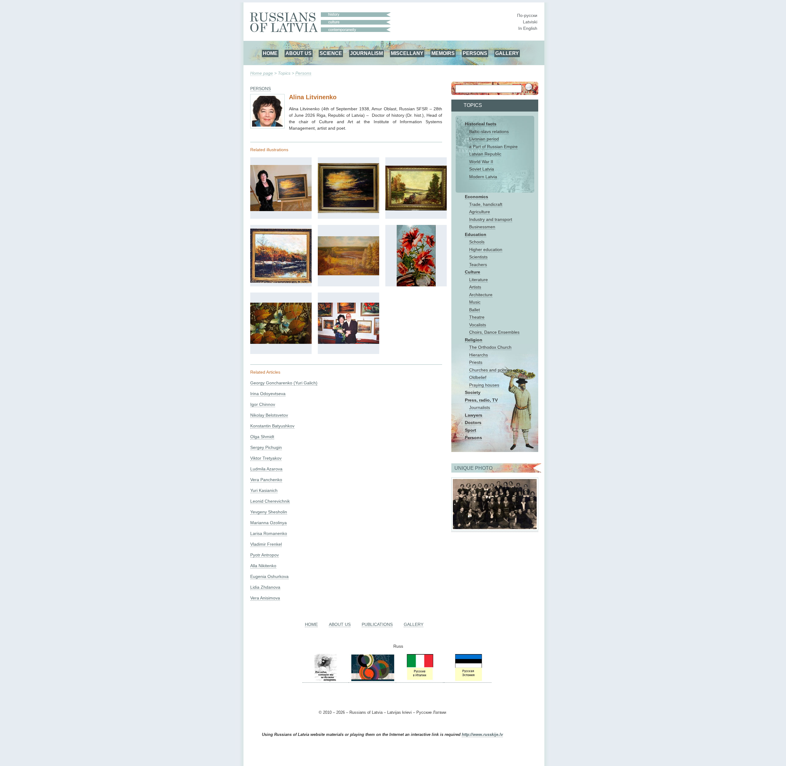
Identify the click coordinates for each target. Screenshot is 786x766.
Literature (478, 279)
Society (473, 392)
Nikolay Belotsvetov (269, 415)
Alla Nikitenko (263, 565)
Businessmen (482, 226)
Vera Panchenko (266, 479)
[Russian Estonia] (468, 680)
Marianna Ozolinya (268, 522)
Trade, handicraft (485, 204)
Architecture (480, 294)
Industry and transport (490, 219)
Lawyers (473, 415)
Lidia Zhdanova (265, 587)
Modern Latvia (483, 176)
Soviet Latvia (481, 169)
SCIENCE (331, 53)
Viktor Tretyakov (266, 458)
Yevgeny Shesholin (268, 511)
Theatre (476, 317)
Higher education (485, 249)
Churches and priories (490, 369)
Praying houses (484, 385)
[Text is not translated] (281, 209)
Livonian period (484, 138)
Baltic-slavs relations (489, 131)
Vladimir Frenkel (266, 544)
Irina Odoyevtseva (268, 393)
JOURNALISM (366, 53)
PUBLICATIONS (377, 624)
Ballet (474, 309)
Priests (475, 362)
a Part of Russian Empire (493, 146)
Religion (473, 339)
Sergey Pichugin (266, 447)
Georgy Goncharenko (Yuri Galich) (283, 382)
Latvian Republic (485, 153)
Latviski (530, 21)
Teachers (478, 264)
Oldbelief (477, 377)
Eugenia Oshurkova (269, 576)
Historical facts (480, 123)
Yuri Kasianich (264, 490)
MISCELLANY (407, 53)
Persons (303, 73)
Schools (476, 241)
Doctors (473, 422)
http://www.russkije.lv (482, 735)
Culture (472, 271)
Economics (476, 196)
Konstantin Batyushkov (272, 425)
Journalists (479, 407)
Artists (475, 287)
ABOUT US (299, 53)
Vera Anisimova (265, 597)
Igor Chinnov (262, 404)
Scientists (478, 256)
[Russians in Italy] (419, 680)
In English (527, 28)
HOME (270, 53)
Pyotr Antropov (264, 554)
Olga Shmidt (262, 436)
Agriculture (479, 211)
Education (475, 234)
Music (475, 302)
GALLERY (507, 53)
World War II (481, 161)
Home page (261, 73)
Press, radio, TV (481, 400)
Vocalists (477, 324)
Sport (470, 430)
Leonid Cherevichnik (270, 501)
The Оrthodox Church (490, 347)
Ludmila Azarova (266, 468)
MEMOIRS (443, 53)
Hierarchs (478, 354)
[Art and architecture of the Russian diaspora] (372, 680)
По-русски (527, 15)
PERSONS (475, 53)
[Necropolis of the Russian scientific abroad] (325, 680)
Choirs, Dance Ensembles (494, 332)
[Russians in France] (443, 680)
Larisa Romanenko (268, 533)
